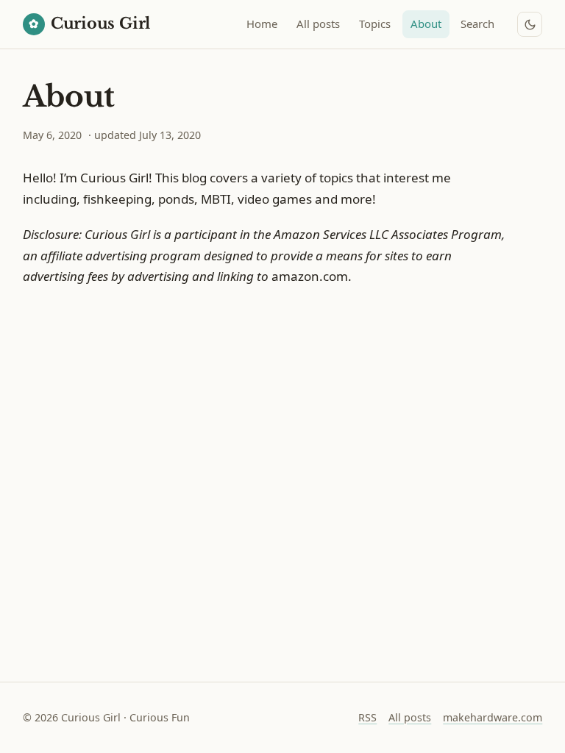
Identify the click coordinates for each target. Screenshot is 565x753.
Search (477, 23)
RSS (367, 717)
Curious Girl (89, 23)
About (426, 23)
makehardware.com (492, 717)
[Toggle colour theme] (529, 24)
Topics (375, 23)
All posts (318, 23)
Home (261, 23)
